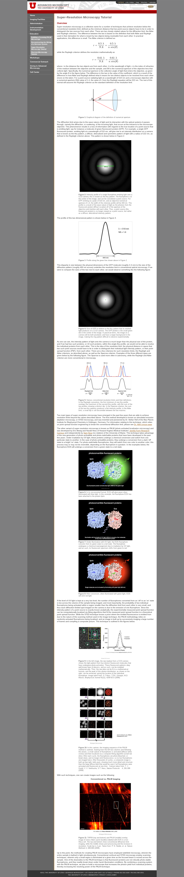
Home (32, 15)
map (137, 2)
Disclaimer (111, 875)
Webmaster (93, 875)
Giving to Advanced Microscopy (38, 67)
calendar (152, 2)
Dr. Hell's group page (143, 424)
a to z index (130, 2)
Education (34, 34)
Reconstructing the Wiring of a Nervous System (41, 43)
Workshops (34, 58)
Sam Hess (88, 433)
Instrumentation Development (36, 29)
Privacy (102, 875)
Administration (36, 23)
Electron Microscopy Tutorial (39, 53)
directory (144, 2)
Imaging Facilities (37, 19)
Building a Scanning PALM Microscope (41, 38)
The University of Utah (77, 875)
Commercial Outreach (39, 62)
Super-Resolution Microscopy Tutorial (38, 48)
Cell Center (34, 72)
